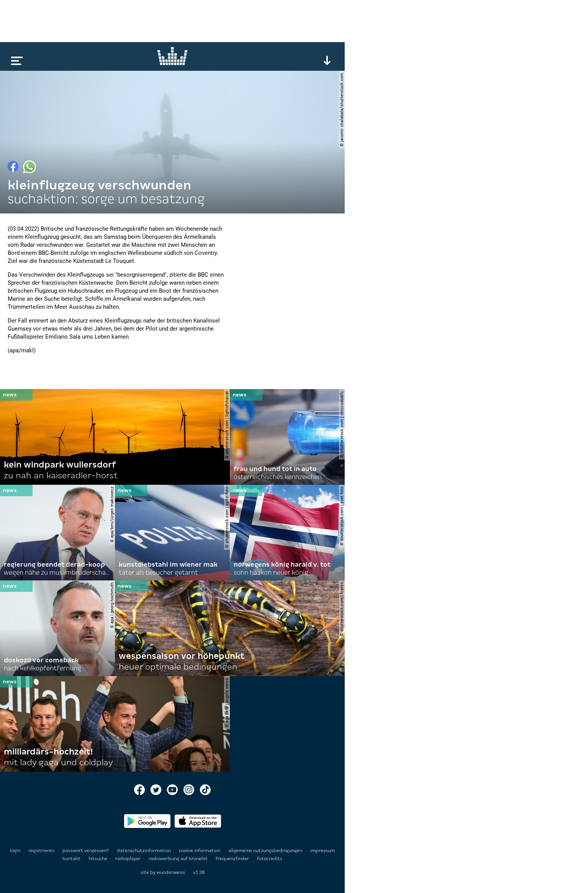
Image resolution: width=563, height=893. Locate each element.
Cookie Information (200, 850)
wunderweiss (171, 872)
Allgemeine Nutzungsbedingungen (265, 850)
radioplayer (128, 858)
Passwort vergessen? (85, 850)
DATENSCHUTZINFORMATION (144, 850)
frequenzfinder (233, 858)
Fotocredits (269, 858)
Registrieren (41, 850)
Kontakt (72, 858)
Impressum (322, 850)
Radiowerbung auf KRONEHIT (179, 858)
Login (15, 850)
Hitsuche (98, 858)
